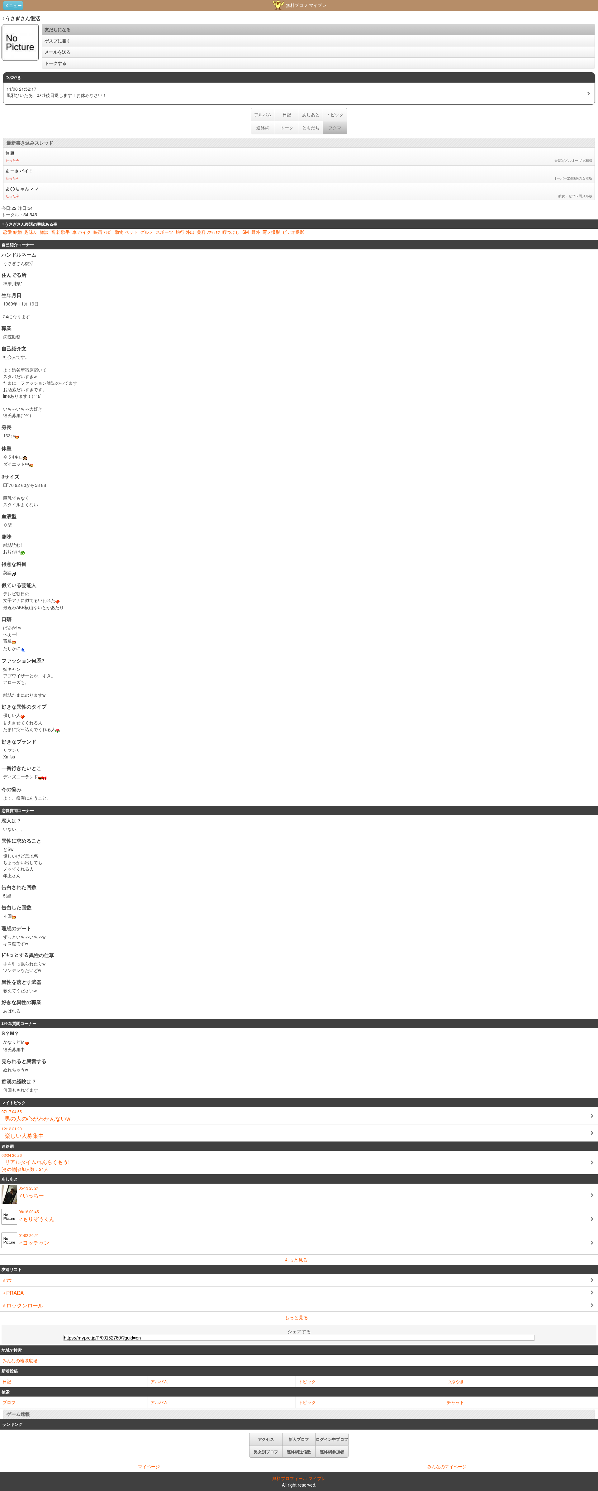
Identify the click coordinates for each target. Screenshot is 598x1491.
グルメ (146, 232)
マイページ (149, 1466)
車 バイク (81, 232)
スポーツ (164, 232)
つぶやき (455, 1381)
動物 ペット (126, 232)
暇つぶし (231, 232)
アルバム (263, 114)
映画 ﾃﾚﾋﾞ (102, 232)
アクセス (266, 1439)
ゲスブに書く (58, 40)
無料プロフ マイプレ (305, 5)
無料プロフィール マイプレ (299, 1478)
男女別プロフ (266, 1452)
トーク (286, 127)
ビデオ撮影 (293, 232)
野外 (255, 232)
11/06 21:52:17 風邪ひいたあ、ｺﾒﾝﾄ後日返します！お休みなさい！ (57, 92)
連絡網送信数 (299, 1452)
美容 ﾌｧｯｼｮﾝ (208, 232)
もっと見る (296, 1259)
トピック (335, 114)
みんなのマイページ (447, 1466)
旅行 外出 (185, 232)
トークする (55, 63)
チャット (455, 1402)
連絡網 (262, 127)
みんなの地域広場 (19, 1360)
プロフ (9, 1402)
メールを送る (58, 52)
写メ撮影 (271, 232)
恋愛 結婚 (12, 232)
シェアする (299, 1331)
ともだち (311, 127)
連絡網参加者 (332, 1452)
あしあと (311, 114)
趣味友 (30, 232)
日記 (286, 114)
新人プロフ (299, 1439)
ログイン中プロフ (332, 1439)
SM (245, 232)
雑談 (44, 232)
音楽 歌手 (60, 232)
